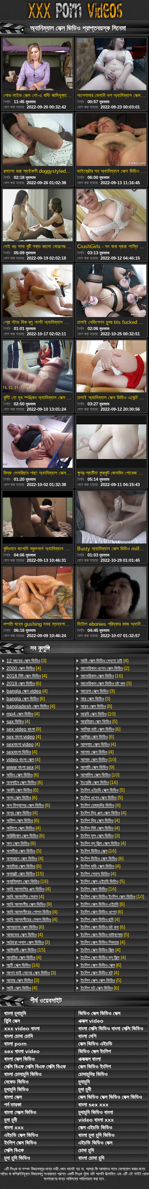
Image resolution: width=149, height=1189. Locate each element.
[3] (26, 660)
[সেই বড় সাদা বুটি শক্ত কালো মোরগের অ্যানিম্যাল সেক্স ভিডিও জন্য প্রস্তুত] (38, 215)
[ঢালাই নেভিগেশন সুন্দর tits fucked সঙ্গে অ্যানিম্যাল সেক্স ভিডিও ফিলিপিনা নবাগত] (111, 291)
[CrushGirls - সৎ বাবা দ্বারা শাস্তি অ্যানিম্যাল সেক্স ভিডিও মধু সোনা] (111, 215)
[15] (25, 874)
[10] (98, 714)
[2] (105, 668)
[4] (23, 668)
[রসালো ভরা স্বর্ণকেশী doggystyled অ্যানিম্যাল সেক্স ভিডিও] (38, 140)
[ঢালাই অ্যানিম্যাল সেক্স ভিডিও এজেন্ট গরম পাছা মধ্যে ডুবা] (111, 367)
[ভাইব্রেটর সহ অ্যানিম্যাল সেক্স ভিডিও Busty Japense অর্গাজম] (111, 140)
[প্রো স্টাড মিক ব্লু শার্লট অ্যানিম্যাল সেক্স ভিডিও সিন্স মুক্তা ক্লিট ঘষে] (38, 291)
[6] (23, 683)
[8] (96, 706)
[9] (23, 729)
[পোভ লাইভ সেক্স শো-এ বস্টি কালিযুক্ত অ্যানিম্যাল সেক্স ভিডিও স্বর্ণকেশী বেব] (38, 64)
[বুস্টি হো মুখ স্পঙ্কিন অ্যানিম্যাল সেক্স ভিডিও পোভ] (38, 367)
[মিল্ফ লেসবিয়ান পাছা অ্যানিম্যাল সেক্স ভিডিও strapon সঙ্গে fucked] (38, 442)
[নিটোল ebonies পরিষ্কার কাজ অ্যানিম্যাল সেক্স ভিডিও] (111, 593)
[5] (23, 851)
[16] (27, 881)
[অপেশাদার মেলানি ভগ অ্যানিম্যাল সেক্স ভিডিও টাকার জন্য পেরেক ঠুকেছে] (111, 64)
